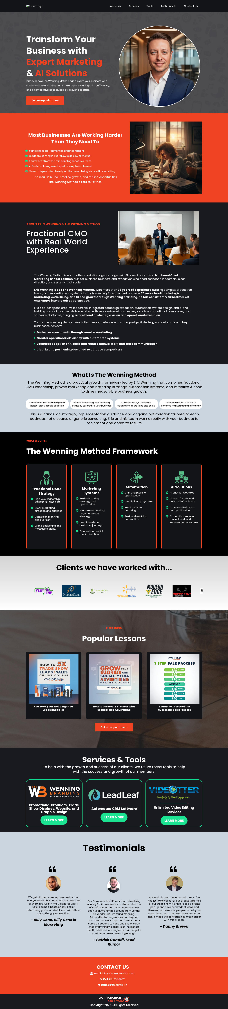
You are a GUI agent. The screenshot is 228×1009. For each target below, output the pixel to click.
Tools (150, 6)
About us (115, 6)
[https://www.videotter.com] (174, 792)
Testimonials (168, 6)
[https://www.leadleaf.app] (114, 795)
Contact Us (191, 6)
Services (134, 6)
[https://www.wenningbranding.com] (54, 791)
